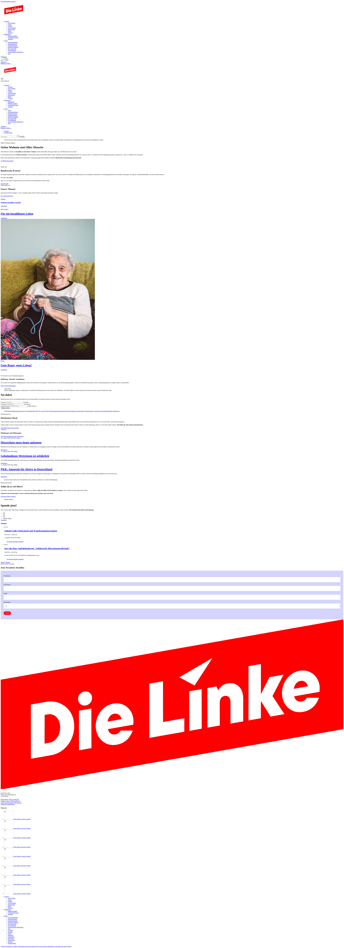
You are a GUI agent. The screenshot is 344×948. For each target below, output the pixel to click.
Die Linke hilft (12, 924)
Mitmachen (7, 909)
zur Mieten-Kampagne (7, 161)
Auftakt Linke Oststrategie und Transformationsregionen (30, 531)
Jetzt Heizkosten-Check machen (10, 428)
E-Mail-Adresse (6, 406)
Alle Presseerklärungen (7, 436)
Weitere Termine (5, 562)
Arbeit (9, 900)
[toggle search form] (6, 59)
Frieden (10, 901)
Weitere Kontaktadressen (8, 804)
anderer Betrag (7, 518)
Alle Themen (11, 898)
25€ (4, 515)
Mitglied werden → (6, 63)
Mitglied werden (12, 911)
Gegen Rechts (12, 903)
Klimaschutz (11, 904)
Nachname (4, 404)
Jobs (9, 929)
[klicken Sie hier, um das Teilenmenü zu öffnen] (2, 79)
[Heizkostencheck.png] (62, 411)
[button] (4, 60)
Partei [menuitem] (6, 41)
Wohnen (10, 908)
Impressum (11, 938)
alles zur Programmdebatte (8, 385)
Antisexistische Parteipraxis (15, 927)
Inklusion (10, 935)
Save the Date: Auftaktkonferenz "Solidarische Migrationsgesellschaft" (37, 548)
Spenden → (4, 62)
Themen (6, 896)
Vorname (4, 402)
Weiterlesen (4, 450)
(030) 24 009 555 (15, 801)
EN (2, 60)
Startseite (10, 930)
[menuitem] (7, 85)
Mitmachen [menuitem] (7, 34)
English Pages (8, 132)
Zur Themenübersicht (7, 196)
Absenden (3, 520)
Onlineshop (11, 937)
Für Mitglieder (12, 925)
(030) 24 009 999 (14, 799)
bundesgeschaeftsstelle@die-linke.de (11, 803)
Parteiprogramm (12, 919)
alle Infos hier (4, 183)
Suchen (22, 136)
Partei (6, 916)
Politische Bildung (13, 922)
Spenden (10, 914)
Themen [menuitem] (6, 21)
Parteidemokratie (12, 921)
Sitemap (10, 942)
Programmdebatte (13, 917)
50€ (4, 516)
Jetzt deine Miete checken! (8, 496)
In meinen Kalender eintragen (15, 541)
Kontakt (6, 131)
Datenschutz (11, 940)
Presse (9, 933)
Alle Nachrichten (18, 436)
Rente (9, 906)
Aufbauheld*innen (13, 913)
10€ (4, 513)
